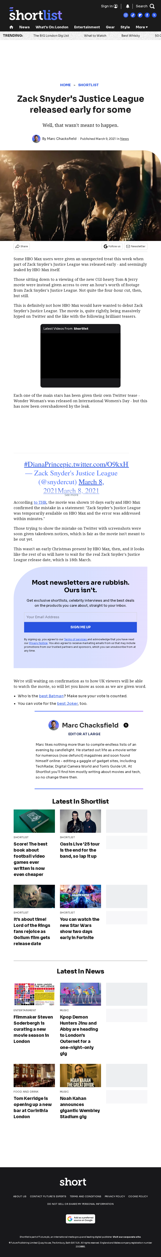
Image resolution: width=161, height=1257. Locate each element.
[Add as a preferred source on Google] (80, 1218)
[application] (80, 355)
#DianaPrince (43, 464)
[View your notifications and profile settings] (127, 6)
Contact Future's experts (48, 1196)
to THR (40, 502)
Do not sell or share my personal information (80, 1203)
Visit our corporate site (127, 1237)
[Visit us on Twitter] (154, 15)
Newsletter (138, 246)
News (24, 27)
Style (125, 27)
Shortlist (88, 85)
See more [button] (71, 495)
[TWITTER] (127, 725)
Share (24, 246)
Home (65, 85)
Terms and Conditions (85, 1196)
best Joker (67, 703)
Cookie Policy (138, 1196)
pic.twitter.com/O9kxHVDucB (106, 464)
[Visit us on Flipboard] (140, 15)
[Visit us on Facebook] (147, 15)
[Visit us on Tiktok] (132, 15)
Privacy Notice (38, 643)
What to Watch (95, 36)
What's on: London (52, 27)
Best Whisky (130, 36)
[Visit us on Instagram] (125, 15)
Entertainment (87, 27)
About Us (19, 1196)
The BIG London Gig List (51, 36)
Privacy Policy (115, 1196)
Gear (110, 27)
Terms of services (75, 639)
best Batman (51, 696)
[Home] (11, 27)
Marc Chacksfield (62, 139)
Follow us (115, 246)
